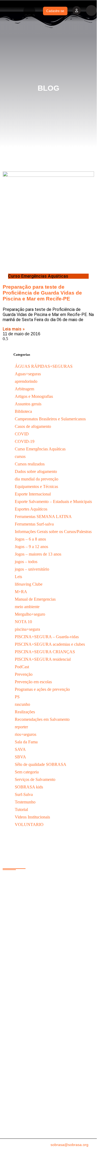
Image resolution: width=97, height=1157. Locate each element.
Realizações (25, 712)
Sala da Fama (26, 742)
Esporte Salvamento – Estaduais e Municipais (53, 501)
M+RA (21, 591)
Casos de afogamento (33, 426)
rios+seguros (25, 734)
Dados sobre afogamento (36, 471)
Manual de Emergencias (35, 599)
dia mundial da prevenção (36, 479)
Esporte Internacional (33, 494)
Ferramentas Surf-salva (34, 524)
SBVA (20, 757)
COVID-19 (24, 441)
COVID (22, 434)
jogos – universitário (32, 569)
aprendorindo (26, 381)
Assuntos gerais (28, 404)
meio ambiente (27, 606)
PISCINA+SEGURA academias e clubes (50, 644)
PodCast (22, 666)
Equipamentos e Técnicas (36, 486)
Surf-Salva (24, 794)
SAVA (20, 749)
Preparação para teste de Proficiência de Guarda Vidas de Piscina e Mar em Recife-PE (42, 293)
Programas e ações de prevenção (42, 689)
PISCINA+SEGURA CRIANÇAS (45, 651)
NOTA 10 (23, 621)
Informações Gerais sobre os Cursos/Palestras (53, 531)
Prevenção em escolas (33, 681)
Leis (18, 576)
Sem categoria (27, 772)
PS (17, 697)
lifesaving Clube (28, 584)
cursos (20, 456)
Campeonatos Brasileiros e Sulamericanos (50, 419)
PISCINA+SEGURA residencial (43, 659)
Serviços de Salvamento (35, 779)
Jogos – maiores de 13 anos (38, 554)
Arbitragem (24, 389)
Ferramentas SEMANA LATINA (43, 516)
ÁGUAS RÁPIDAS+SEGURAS (44, 366)
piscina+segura (27, 629)
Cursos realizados (30, 464)
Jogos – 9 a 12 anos (31, 546)
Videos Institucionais (32, 817)
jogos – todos (26, 561)
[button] (29, 11)
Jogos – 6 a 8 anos (30, 539)
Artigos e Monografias (34, 396)
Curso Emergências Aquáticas (40, 449)
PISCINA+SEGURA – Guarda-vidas (47, 636)
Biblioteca (23, 411)
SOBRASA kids (29, 787)
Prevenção (24, 674)
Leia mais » (14, 329)
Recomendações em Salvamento (42, 719)
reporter (21, 727)
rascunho (22, 704)
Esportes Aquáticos (31, 509)
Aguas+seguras (28, 374)
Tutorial (21, 809)
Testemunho (25, 802)
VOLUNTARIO (29, 824)
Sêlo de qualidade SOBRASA (40, 764)
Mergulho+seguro (30, 614)
